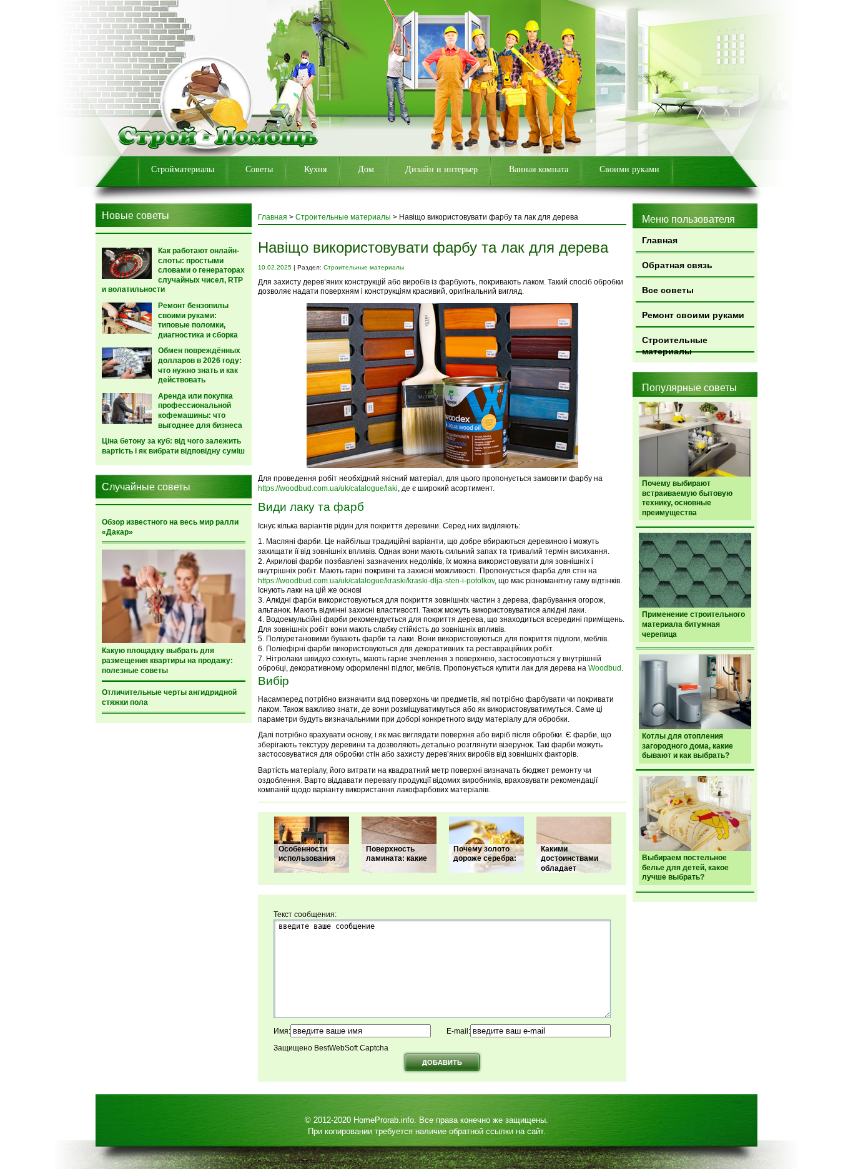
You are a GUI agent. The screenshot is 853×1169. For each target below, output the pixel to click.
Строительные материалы (675, 344)
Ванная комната (538, 169)
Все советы (668, 290)
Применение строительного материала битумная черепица (693, 624)
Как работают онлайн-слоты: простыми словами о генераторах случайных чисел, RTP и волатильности (173, 270)
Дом (366, 169)
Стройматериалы (182, 169)
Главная (660, 240)
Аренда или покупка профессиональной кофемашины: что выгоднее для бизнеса (200, 411)
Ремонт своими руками (693, 315)
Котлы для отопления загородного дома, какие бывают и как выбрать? (687, 746)
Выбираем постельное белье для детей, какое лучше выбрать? (685, 867)
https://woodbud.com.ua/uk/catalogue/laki (328, 488)
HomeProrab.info (383, 1120)
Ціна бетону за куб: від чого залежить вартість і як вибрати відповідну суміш (173, 446)
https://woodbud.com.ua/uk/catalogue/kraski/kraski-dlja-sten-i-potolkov (376, 580)
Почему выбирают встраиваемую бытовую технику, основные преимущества (687, 498)
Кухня (315, 169)
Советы (259, 169)
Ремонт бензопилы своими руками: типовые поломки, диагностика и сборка (198, 320)
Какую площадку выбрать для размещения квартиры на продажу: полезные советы (167, 660)
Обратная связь (677, 265)
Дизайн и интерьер (441, 169)
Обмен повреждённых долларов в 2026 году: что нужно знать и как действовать (200, 365)
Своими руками (629, 169)
